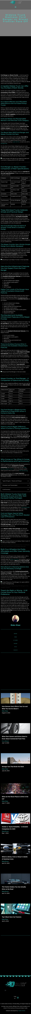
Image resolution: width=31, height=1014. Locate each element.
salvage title (4, 143)
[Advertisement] (15, 57)
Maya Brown (5, 831)
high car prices (14, 559)
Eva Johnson (5, 741)
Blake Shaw (5, 711)
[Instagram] (18, 997)
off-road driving (23, 470)
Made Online (21, 1010)
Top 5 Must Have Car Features (11, 917)
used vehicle (16, 142)
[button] (15, 7)
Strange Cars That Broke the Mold (13, 766)
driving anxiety (25, 507)
